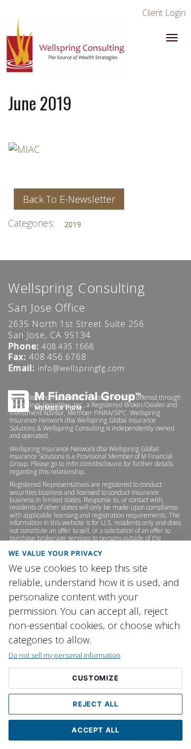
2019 (72, 224)
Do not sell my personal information (64, 655)
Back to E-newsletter (69, 199)
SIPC (120, 412)
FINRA (102, 412)
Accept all (95, 730)
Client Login (164, 13)
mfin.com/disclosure (94, 463)
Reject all (95, 704)
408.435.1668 (68, 346)
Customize (95, 678)
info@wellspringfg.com (81, 368)
